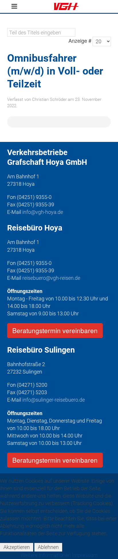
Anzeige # (79, 40)
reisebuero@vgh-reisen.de (51, 278)
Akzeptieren (16, 547)
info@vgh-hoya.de (42, 212)
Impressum (85, 555)
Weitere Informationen (46, 555)
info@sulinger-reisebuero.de (53, 400)
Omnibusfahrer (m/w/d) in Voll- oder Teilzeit (55, 71)
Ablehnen (48, 547)
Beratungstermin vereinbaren (55, 330)
